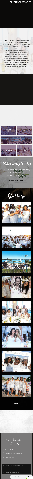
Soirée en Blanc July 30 (24, 130)
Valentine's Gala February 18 (24, 150)
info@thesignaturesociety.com (14, 453)
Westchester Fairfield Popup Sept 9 (9, 130)
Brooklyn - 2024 (16, 140)
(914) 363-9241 (9, 450)
